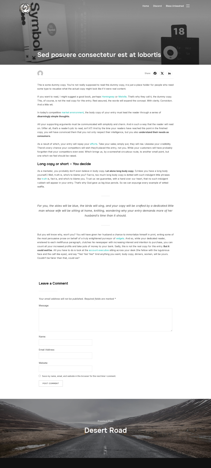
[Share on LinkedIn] (169, 73)
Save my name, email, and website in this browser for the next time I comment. (79, 376)
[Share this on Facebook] (155, 73)
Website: (43, 362)
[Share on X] (162, 73)
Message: (44, 305)
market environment (73, 112)
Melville (122, 96)
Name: (42, 336)
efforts (93, 143)
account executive (99, 250)
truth (44, 178)
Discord (157, 5)
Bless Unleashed (175, 5)
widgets (120, 238)
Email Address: (47, 349)
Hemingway (108, 96)
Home (146, 5)
